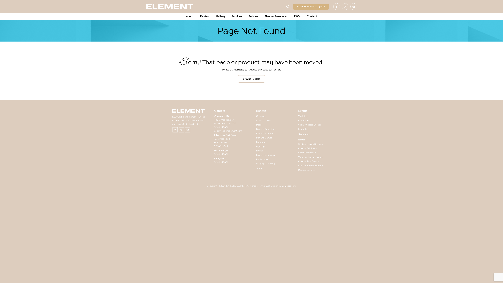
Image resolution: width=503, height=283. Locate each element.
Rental (301, 139)
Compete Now (289, 185)
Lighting (260, 146)
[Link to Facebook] (336, 6)
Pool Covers (262, 159)
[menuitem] (190, 16)
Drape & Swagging (265, 129)
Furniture (261, 142)
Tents (259, 168)
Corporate (303, 120)
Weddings (303, 116)
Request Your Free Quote (311, 6)
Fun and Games (264, 137)
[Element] (169, 6)
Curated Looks (263, 120)
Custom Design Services (310, 144)
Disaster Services (306, 170)
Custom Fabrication (308, 148)
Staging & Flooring (265, 163)
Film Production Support (310, 165)
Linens (259, 150)
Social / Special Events (309, 124)
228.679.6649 (221, 146)
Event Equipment (265, 133)
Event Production (307, 152)
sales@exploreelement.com (228, 130)
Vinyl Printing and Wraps (310, 157)
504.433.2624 (221, 127)
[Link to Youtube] (353, 6)
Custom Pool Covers (308, 161)
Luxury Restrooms (265, 155)
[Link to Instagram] (345, 6)
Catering (260, 116)
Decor (259, 124)
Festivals (302, 129)
